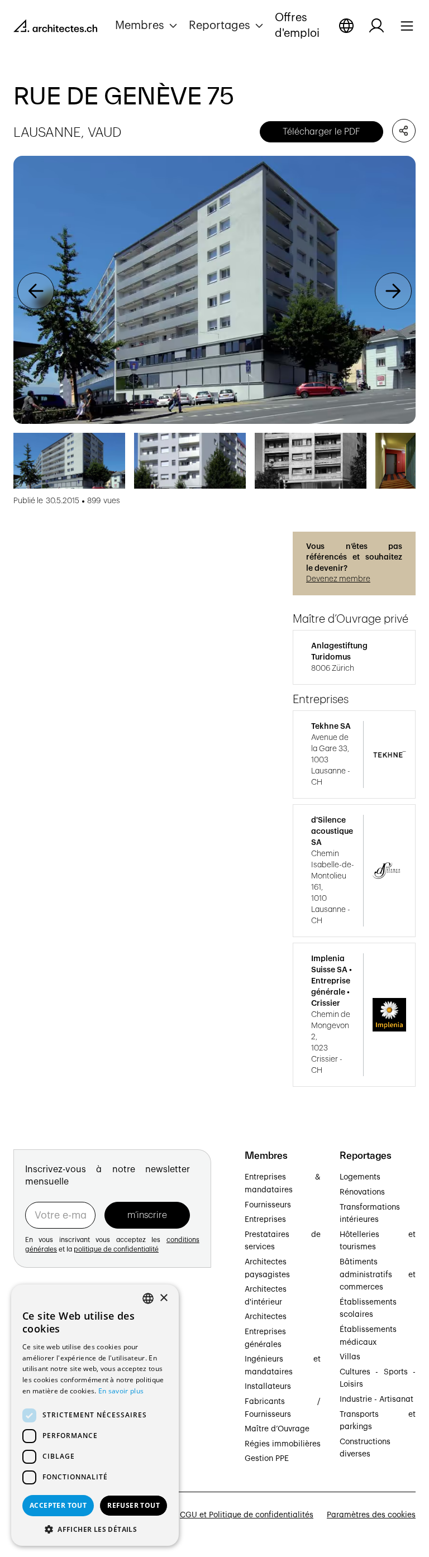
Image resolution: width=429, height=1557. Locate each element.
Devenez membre (338, 579)
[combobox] (148, 1298)
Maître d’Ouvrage (277, 1429)
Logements (360, 1177)
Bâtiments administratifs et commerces (378, 1274)
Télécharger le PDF (321, 131)
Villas (350, 1357)
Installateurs (268, 1387)
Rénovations (362, 1192)
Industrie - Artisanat (376, 1399)
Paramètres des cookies (371, 1515)
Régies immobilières (283, 1444)
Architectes (266, 1317)
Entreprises (265, 1220)
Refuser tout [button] (133, 1505)
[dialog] (95, 1415)
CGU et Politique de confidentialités (246, 1515)
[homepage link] (55, 28)
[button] (147, 25)
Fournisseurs (268, 1205)
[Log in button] (376, 26)
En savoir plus (121, 1391)
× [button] (163, 1298)
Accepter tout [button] (58, 1505)
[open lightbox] (214, 290)
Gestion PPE (267, 1459)
